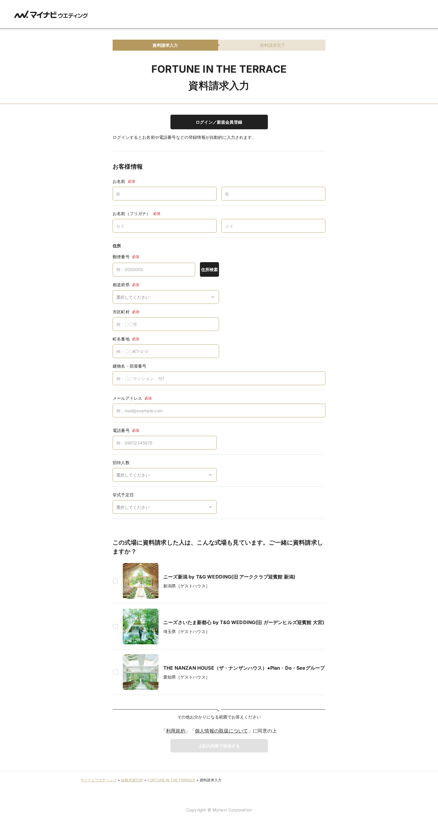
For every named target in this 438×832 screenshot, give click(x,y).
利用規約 (175, 731)
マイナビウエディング (98, 780)
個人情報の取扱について (221, 731)
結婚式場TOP (132, 780)
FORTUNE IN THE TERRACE (171, 780)
